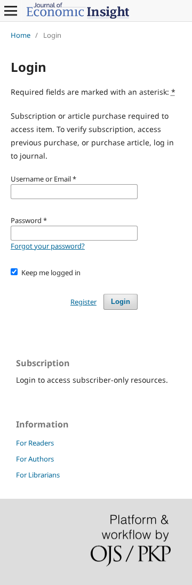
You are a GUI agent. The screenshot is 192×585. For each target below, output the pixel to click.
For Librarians (38, 475)
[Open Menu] (10, 10)
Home (20, 35)
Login (120, 302)
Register (83, 302)
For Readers (35, 443)
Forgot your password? (48, 246)
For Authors (35, 459)
